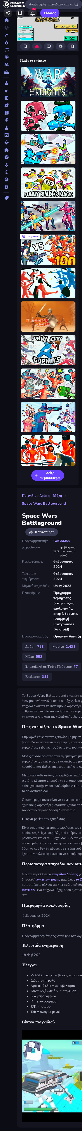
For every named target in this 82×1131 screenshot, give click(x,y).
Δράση (45, 495)
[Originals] (6, 57)
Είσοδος (50, 13)
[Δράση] (6, 120)
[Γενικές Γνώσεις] (6, 113)
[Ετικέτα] (6, 198)
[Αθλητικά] (6, 105)
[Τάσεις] (6, 42)
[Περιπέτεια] (6, 157)
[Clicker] (6, 90)
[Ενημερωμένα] (6, 50)
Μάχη (57, 495)
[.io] (6, 98)
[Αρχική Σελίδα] (6, 20)
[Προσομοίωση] (6, 164)
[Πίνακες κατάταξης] (6, 72)
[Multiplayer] (6, 64)
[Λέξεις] (6, 135)
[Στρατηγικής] (6, 179)
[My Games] (20, 13)
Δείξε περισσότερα (50, 475)
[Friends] (7, 13)
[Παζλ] (6, 150)
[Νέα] (6, 35)
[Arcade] (6, 83)
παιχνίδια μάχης (48, 879)
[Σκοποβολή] (6, 172)
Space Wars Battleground (44, 503)
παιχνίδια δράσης (65, 874)
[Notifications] (32, 13)
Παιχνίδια (29, 495)
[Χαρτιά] (6, 187)
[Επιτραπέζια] (6, 127)
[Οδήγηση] (6, 142)
